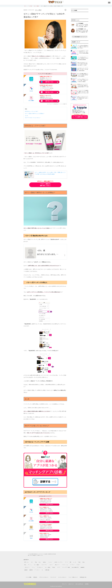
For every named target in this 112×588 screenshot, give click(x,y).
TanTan (53, 567)
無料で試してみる (49, 81)
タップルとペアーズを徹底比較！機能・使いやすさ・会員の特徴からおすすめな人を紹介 (82, 92)
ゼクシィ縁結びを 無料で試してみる (45, 184)
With (70, 562)
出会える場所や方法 (75, 567)
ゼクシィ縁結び (31, 100)
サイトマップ (53, 577)
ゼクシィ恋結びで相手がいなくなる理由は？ (34, 113)
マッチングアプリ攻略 (66, 567)
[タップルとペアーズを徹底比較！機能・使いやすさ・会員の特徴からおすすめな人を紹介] (74, 92)
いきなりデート (27, 567)
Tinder (79, 562)
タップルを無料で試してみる (80, 117)
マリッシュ (31, 529)
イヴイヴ (58, 567)
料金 (36, 562)
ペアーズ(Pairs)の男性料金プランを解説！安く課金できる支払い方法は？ (82, 46)
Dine (25, 564)
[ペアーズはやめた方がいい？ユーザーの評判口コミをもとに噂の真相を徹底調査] (74, 58)
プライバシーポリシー (43, 577)
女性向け (44, 562)
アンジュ (33, 567)
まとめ (26, 115)
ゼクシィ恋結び (38, 9)
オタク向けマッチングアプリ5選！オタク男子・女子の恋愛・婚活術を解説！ (82, 69)
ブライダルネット (40, 567)
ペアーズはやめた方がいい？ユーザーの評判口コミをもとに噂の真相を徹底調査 (82, 58)
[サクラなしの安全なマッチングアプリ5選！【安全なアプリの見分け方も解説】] (74, 80)
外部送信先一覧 (83, 577)
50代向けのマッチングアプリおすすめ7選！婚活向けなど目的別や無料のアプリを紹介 (82, 86)
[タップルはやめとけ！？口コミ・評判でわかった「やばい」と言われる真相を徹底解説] (74, 53)
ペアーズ (31, 81)
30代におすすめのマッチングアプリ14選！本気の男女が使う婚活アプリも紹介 (82, 63)
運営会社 (35, 577)
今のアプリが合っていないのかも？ (33, 117)
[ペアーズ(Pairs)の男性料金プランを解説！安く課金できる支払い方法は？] (74, 47)
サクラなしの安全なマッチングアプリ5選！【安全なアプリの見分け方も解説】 (82, 80)
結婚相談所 (82, 567)
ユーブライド (72, 564)
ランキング (50, 562)
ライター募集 (28, 577)
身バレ (40, 562)
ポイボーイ (78, 564)
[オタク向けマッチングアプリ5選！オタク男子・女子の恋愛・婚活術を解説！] (74, 69)
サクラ (32, 562)
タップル (74, 562)
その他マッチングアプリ (58, 562)
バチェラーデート (44, 564)
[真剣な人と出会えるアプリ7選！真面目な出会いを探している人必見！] (74, 98)
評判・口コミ (26, 562)
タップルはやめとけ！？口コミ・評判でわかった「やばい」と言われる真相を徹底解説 (82, 52)
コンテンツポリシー (62, 577)
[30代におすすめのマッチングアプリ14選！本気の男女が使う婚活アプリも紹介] (74, 64)
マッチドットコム (65, 564)
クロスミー (51, 564)
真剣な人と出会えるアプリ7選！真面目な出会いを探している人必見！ (82, 98)
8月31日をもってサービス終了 (31, 111)
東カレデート (57, 564)
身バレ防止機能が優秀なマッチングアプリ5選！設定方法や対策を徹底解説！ (82, 75)
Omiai (83, 562)
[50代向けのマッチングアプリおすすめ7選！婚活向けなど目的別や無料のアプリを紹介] (74, 86)
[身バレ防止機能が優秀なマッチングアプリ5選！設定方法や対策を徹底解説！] (74, 75)
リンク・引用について (73, 577)
